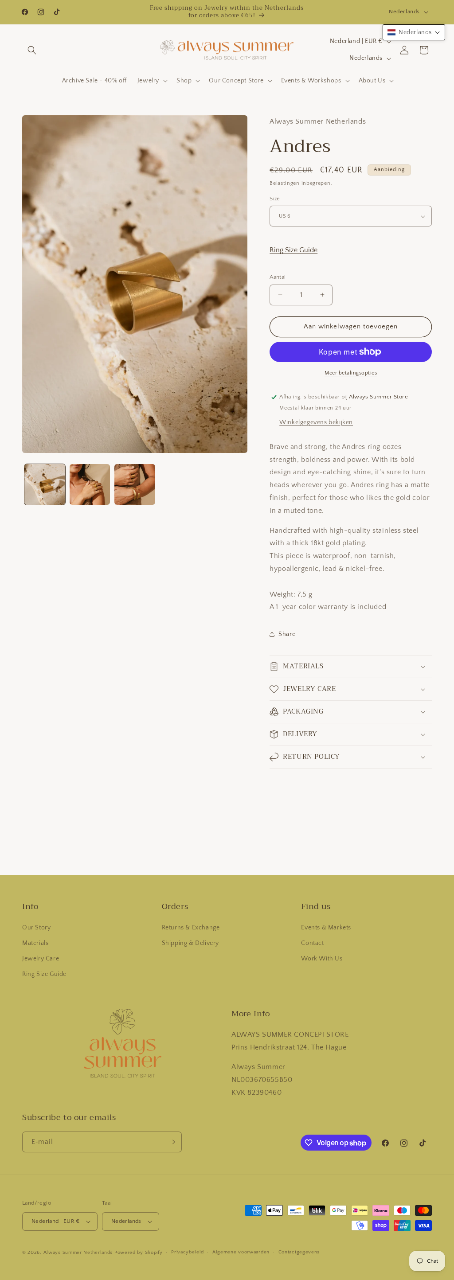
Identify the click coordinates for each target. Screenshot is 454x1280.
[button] (32, 50)
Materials (35, 943)
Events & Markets (326, 927)
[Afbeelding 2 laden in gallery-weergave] (90, 484)
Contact (312, 943)
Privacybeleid (187, 1252)
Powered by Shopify (138, 1252)
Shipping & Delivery (190, 943)
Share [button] (286, 634)
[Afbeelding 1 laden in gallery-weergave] (44, 484)
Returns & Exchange (191, 927)
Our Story (36, 927)
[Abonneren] (171, 1142)
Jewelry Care (40, 958)
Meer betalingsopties (351, 373)
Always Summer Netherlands (78, 1252)
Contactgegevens (299, 1252)
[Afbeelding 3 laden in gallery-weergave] (134, 484)
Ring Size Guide (293, 250)
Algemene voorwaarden (241, 1252)
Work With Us (321, 958)
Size (275, 198)
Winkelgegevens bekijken (316, 422)
